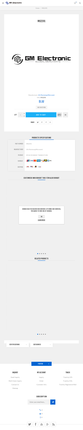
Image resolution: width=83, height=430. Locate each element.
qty (15, 115)
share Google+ (50, 122)
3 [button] (41, 253)
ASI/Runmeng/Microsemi (46, 95)
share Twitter (38, 122)
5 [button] (45, 253)
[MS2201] (41, 59)
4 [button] (43, 253)
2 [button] (39, 253)
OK (41, 216)
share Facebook (42, 122)
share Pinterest (46, 122)
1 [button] (37, 253)
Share (32, 122)
